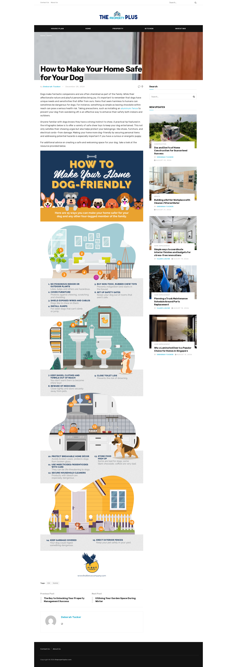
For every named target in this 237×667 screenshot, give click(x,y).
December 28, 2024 (75, 87)
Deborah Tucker (52, 87)
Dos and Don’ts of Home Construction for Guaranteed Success (170, 150)
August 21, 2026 (163, 210)
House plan (57, 29)
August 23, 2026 (163, 160)
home (55, 583)
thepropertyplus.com (63, 660)
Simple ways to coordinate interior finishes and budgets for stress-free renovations (172, 252)
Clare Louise (163, 259)
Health (157, 196)
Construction (160, 144)
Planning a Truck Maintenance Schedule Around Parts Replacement (171, 301)
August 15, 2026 (184, 354)
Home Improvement (162, 246)
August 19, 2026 (180, 259)
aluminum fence (129, 108)
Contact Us (44, 2)
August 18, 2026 (181, 308)
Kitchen (149, 29)
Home (88, 29)
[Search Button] (195, 2)
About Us (54, 2)
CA (48, 583)
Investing (180, 29)
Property (118, 29)
